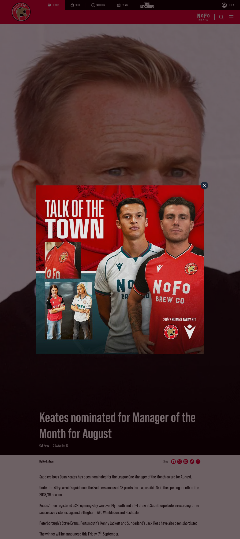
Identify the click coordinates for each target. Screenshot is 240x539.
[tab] (204, 185)
